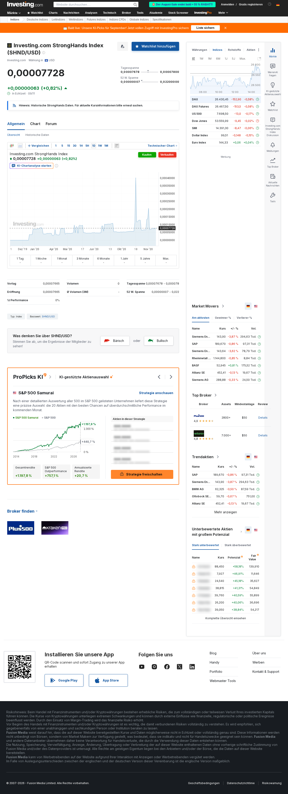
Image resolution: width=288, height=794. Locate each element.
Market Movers (205, 306)
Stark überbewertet (238, 545)
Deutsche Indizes (37, 19)
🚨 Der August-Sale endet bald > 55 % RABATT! (182, 4)
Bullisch (162, 341)
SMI (194, 128)
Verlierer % (244, 317)
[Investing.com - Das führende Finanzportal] (25, 4)
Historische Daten (37, 135)
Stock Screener (178, 12)
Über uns (259, 653)
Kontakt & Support (265, 671)
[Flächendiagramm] (20, 145)
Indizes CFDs (117, 19)
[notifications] (269, 4)
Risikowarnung (271, 783)
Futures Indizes (96, 19)
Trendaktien (203, 457)
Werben (258, 662)
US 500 (197, 113)
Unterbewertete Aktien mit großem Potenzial (212, 532)
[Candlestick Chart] (11, 145)
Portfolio (216, 671)
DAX (195, 99)
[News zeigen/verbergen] (116, 145)
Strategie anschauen (156, 393)
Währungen (199, 50)
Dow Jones (199, 121)
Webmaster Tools (223, 681)
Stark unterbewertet (205, 545)
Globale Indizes (139, 19)
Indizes (14, 19)
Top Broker (202, 395)
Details (263, 417)
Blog (213, 653)
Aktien (251, 50)
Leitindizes (58, 19)
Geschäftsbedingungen (204, 783)
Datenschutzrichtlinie (241, 783)
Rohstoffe (234, 50)
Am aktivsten (200, 317)
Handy (214, 662)
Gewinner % (223, 317)
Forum (51, 123)
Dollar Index (200, 135)
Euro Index (199, 142)
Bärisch (118, 341)
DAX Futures (200, 106)
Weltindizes (76, 19)
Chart (35, 123)
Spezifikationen (162, 19)
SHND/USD (48, 316)
